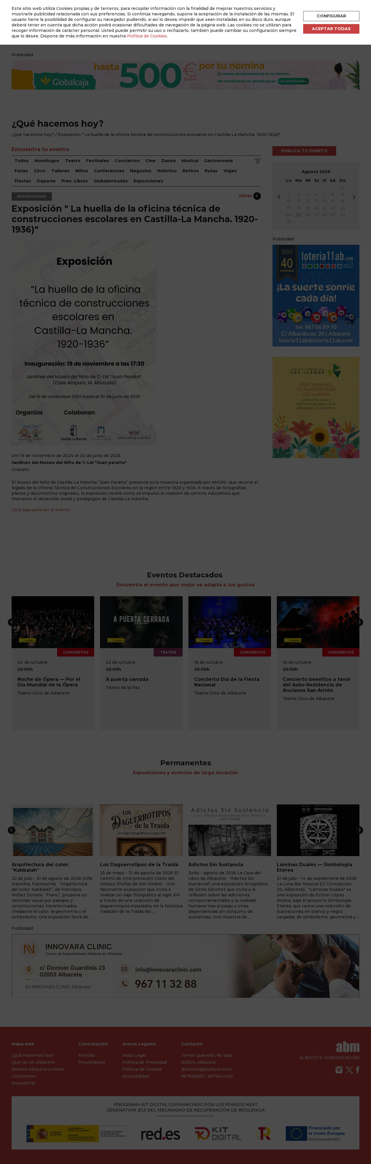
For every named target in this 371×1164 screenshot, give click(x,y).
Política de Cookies (147, 36)
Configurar (331, 16)
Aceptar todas (331, 28)
